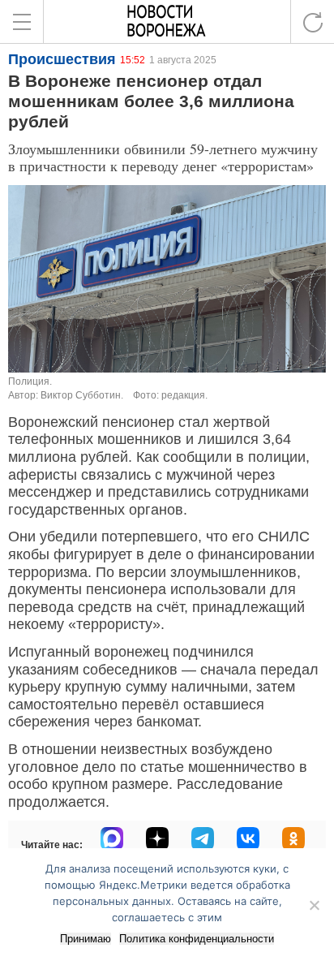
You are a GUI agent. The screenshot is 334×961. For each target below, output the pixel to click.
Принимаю (85, 939)
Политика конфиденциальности (196, 939)
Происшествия (62, 59)
